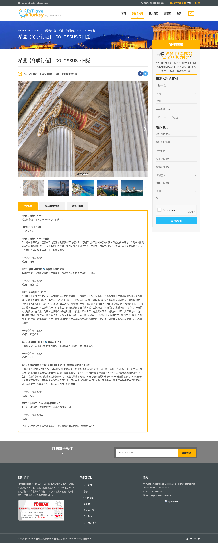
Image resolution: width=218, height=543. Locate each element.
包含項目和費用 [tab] (52, 206)
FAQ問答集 (88, 498)
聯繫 (179, 13)
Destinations (33, 30)
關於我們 (153, 13)
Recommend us (178, 3)
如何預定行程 (89, 522)
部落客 (167, 13)
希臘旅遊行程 (49, 30)
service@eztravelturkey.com (35, 3)
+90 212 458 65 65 (157, 3)
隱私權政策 (88, 510)
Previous (20, 129)
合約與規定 (88, 516)
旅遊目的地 (137, 13)
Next (145, 129)
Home (21, 30)
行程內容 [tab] (28, 206)
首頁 (123, 13)
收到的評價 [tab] (77, 206)
